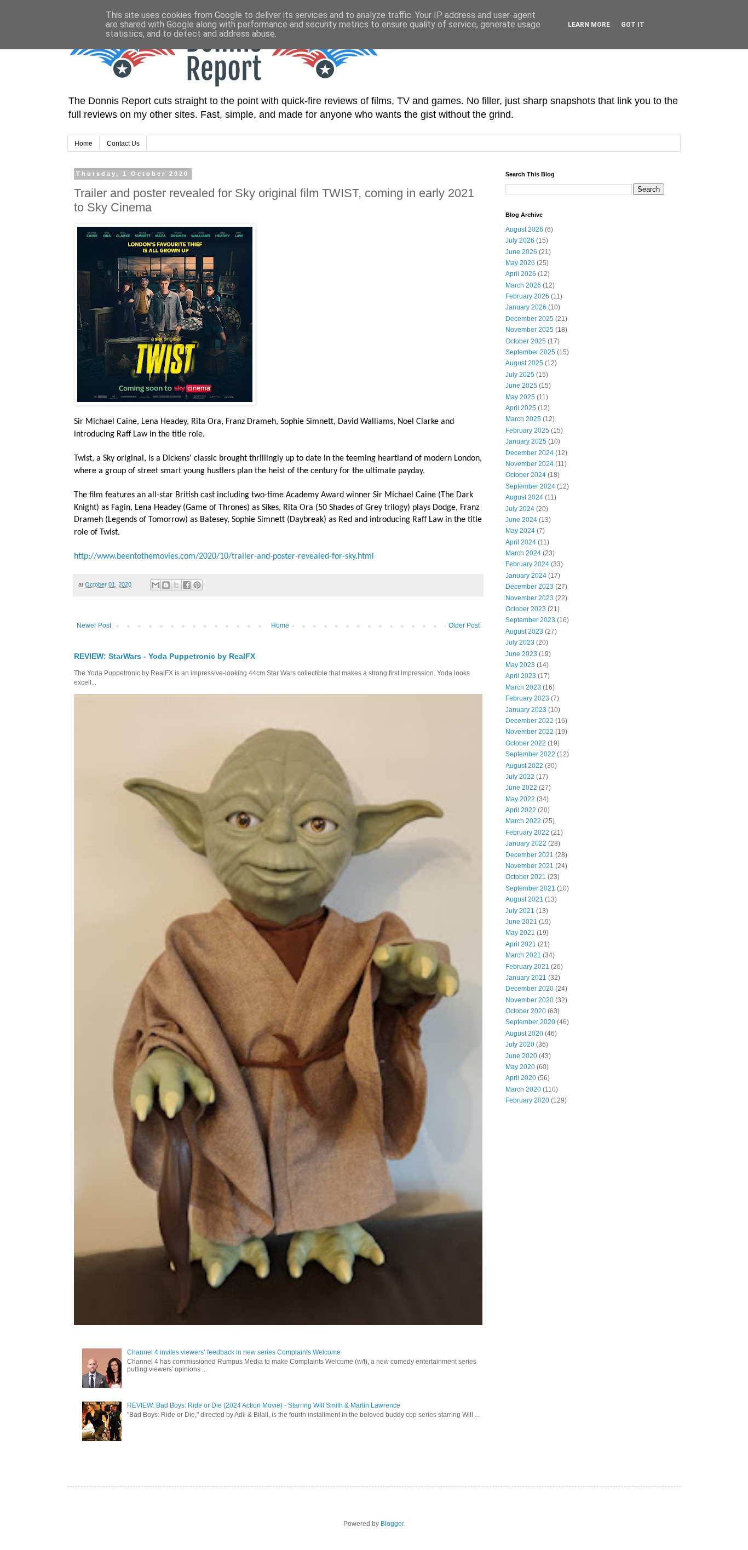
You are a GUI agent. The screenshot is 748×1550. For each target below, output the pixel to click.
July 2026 (519, 240)
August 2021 (524, 899)
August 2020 (524, 1033)
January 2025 (525, 441)
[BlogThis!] (165, 584)
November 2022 (529, 732)
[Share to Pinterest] (197, 584)
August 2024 (524, 497)
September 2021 (530, 888)
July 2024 (519, 509)
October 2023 (525, 609)
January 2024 (525, 575)
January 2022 (525, 843)
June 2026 (521, 252)
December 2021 (529, 855)
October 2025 (525, 341)
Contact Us (123, 143)
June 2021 (521, 922)
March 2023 (523, 687)
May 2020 (520, 1067)
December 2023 (529, 586)
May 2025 (520, 397)
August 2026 (524, 229)
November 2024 (529, 464)
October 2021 (525, 877)
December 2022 (529, 721)
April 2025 (520, 408)
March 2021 (523, 955)
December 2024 (529, 453)
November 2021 (529, 866)
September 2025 (530, 352)
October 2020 (525, 1011)
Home (83, 143)
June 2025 (521, 385)
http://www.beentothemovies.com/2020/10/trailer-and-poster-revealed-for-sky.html (224, 556)
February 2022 (527, 832)
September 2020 (530, 1022)
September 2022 (530, 754)
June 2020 (521, 1056)
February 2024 (527, 564)
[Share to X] (176, 584)
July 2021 (519, 911)
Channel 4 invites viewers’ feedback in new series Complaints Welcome (234, 1352)
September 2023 (530, 620)
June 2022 (521, 787)
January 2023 (525, 710)
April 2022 (520, 810)
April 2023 (520, 676)
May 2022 (520, 799)
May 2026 (520, 263)
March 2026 (523, 285)
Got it (633, 24)
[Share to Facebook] (186, 584)
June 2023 (521, 654)
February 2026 (527, 296)
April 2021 (520, 944)
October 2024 (525, 475)
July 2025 (519, 374)
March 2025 (523, 419)
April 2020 (520, 1078)
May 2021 (520, 933)
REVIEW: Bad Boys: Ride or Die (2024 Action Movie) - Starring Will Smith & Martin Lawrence (263, 1405)
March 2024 (523, 553)
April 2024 (520, 542)
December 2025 (529, 319)
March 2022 (523, 821)
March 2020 (523, 1089)
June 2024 (521, 520)
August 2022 (524, 766)
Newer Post (94, 625)
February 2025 (527, 430)
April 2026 (520, 274)
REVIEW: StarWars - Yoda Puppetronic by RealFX (164, 656)
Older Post (464, 625)
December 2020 (529, 988)
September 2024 (530, 486)
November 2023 (529, 598)
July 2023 (519, 642)
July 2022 (519, 776)
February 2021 (527, 967)
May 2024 (520, 531)
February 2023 (527, 698)
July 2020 (519, 1044)
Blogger (392, 1524)
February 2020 (527, 1100)
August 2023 (524, 631)
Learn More (589, 24)
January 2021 (525, 977)
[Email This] (155, 584)
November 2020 (529, 1000)
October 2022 (525, 743)
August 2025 (524, 363)
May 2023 (520, 665)
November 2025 (529, 330)
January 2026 (525, 307)
